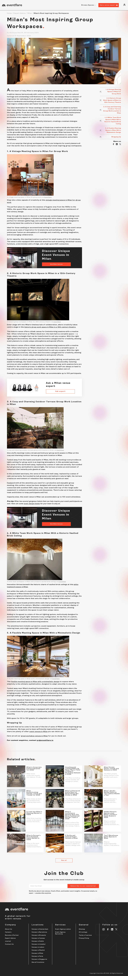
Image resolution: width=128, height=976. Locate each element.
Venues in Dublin (38, 941)
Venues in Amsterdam (40, 929)
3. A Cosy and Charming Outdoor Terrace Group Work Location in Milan (112, 110)
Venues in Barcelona (39, 932)
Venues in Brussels (39, 935)
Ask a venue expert (108, 5)
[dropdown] (124, 5)
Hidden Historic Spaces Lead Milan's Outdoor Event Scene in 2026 (110, 814)
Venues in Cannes (38, 938)
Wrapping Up (116, 137)
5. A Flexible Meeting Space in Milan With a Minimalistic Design (113, 130)
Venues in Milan (37, 953)
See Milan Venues (56, 264)
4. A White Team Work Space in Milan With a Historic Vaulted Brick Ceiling (112, 121)
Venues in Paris (37, 956)
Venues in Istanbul (38, 944)
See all (64, 860)
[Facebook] (108, 929)
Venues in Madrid (38, 950)
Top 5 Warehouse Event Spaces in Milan (111, 837)
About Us (8, 929)
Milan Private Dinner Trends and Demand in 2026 (111, 769)
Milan (30, 13)
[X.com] (116, 929)
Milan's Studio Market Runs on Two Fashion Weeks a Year (112, 793)
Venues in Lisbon (38, 947)
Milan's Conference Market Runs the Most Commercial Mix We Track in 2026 (72, 815)
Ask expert (60, 391)
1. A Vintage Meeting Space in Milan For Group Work (113, 92)
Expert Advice (20, 13)
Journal (8, 941)
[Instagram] (103, 929)
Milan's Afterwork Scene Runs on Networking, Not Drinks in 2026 (72, 793)
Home (9, 13)
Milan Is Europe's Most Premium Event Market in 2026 (33, 837)
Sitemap (82, 929)
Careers (8, 932)
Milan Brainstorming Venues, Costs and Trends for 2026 (34, 793)
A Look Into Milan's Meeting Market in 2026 (34, 813)
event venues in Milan (38, 731)
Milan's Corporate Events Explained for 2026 (34, 769)
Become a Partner (12, 935)
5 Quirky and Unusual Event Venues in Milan (71, 837)
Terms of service (85, 935)
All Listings (83, 932)
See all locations (38, 962)
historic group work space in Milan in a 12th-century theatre (50, 327)
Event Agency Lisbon (63, 929)
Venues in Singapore (39, 959)
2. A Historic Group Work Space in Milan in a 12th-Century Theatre (112, 100)
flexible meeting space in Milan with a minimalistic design (35, 682)
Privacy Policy (84, 938)
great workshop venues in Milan (34, 736)
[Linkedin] (112, 929)
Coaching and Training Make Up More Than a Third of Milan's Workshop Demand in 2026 (72, 771)
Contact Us (9, 944)
